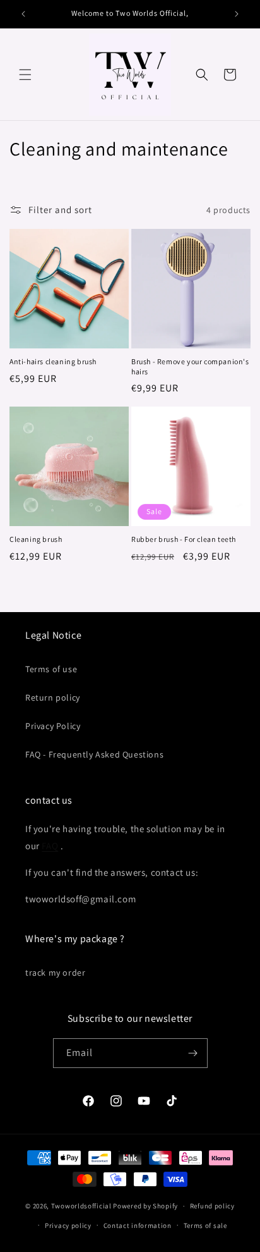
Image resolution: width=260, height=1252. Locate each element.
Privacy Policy (52, 726)
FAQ (50, 846)
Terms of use (51, 669)
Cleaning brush (35, 539)
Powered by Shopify (145, 1205)
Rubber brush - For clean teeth (183, 539)
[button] (25, 75)
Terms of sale (205, 1225)
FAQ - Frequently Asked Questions (94, 754)
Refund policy (212, 1205)
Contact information (137, 1225)
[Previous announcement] (23, 14)
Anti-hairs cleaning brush (53, 361)
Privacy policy (68, 1225)
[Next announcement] (237, 14)
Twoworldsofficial (81, 1205)
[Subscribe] (193, 1053)
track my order (55, 972)
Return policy (52, 697)
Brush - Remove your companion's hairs (190, 366)
